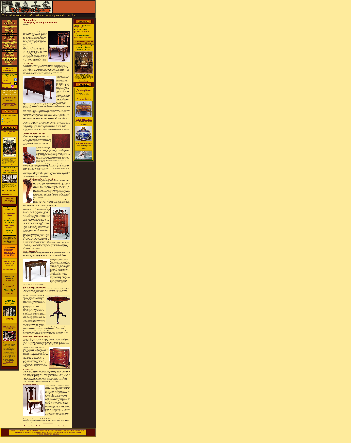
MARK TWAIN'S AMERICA (9, 328)
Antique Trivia (59, 430)
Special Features (19, 432)
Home (13, 430)
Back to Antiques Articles (32, 426)
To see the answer (11, 122)
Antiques (28, 430)
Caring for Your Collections (33, 432)
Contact (78, 432)
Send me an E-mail (9, 97)
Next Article (62, 426)
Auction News (84, 90)
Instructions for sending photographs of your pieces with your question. (9, 104)
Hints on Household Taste (9, 132)
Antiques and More (80, 31)
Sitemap (12, 202)
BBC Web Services (55, 434)
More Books (13, 164)
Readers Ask (52, 432)
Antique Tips (43, 430)
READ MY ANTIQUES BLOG (9, 69)
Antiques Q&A (79, 27)
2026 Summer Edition (9, 214)
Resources (72, 432)
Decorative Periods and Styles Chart (9, 252)
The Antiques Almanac (82, 37)
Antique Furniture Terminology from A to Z (9, 263)
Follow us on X (6, 83)
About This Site (20, 430)
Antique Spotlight (69, 430)
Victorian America (9, 171)
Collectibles (35, 430)
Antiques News (84, 119)
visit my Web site (48, 423)
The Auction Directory (84, 99)
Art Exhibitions (84, 143)
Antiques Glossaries (62, 432)
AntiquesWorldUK (9, 269)
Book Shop (51, 430)
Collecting (45, 432)
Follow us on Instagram (5, 86)
